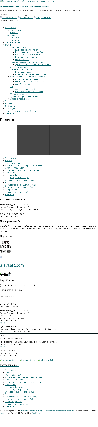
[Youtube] (25, 17)
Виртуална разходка (24, 72)
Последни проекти (13, 42)
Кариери (14, 32)
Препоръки (15, 30)
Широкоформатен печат (26, 50)
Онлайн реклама (22, 84)
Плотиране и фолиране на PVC (29, 52)
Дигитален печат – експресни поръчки (33, 64)
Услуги (8, 45)
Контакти (9, 113)
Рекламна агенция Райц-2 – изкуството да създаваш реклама (24, 6)
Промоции (10, 108)
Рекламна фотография (21, 69)
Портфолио (10, 35)
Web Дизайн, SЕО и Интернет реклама (27, 77)
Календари (10, 103)
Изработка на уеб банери (27, 79)
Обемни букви (22, 59)
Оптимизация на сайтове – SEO (30, 82)
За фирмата (10, 27)
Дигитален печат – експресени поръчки (23, 165)
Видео (8, 101)
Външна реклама (18, 47)
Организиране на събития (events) (31, 89)
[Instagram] (42, 17)
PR (11, 86)
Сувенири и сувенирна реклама (24, 96)
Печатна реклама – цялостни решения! (28, 62)
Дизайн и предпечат (19, 67)
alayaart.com (12, 265)
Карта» (3, 323)
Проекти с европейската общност (21, 111)
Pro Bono (14, 40)
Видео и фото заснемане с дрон (30, 74)
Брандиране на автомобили (28, 55)
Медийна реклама (18, 94)
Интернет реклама (13, 190)
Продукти (14, 37)
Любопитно (10, 106)
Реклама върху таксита (26, 57)
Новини (8, 160)
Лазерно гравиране (19, 99)
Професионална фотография (29, 91)
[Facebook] (8, 17)
